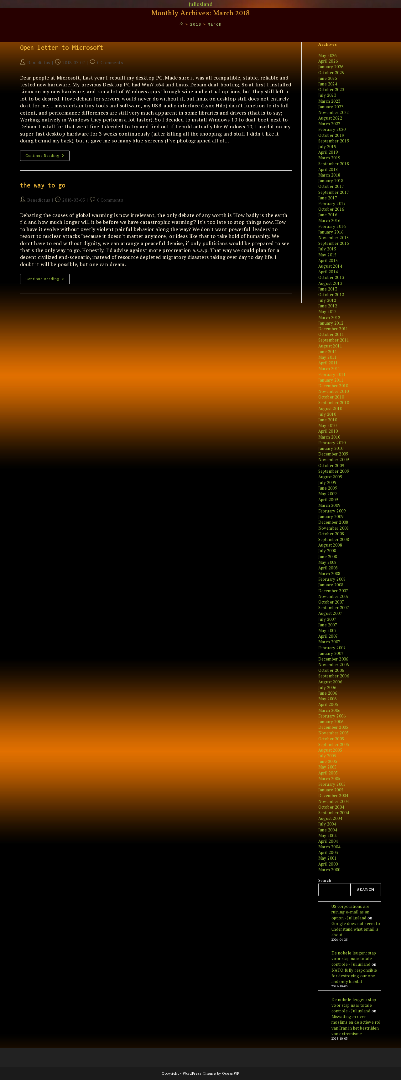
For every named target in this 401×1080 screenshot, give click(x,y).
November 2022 (333, 112)
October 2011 (331, 334)
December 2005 (333, 727)
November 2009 (333, 459)
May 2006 (327, 699)
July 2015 (327, 249)
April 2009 (328, 499)
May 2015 (327, 255)
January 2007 (331, 653)
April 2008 (328, 568)
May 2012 (327, 311)
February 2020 (332, 129)
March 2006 (329, 710)
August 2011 (330, 346)
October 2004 (331, 807)
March (214, 25)
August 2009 (330, 477)
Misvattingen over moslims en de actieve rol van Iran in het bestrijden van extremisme (356, 1025)
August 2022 (330, 118)
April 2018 (328, 169)
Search (324, 880)
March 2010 (329, 437)
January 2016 (331, 232)
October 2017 (331, 186)
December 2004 (333, 795)
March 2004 (329, 847)
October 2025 (331, 72)
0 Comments (110, 62)
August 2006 (330, 682)
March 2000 (329, 869)
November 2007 (333, 596)
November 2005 (333, 733)
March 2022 (329, 123)
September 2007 (333, 607)
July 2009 (327, 482)
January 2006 (331, 721)
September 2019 (333, 141)
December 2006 (333, 659)
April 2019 (328, 152)
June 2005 (327, 761)
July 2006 (327, 687)
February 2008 (332, 579)
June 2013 (327, 289)
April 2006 (328, 704)
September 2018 (333, 164)
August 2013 (330, 283)
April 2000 (328, 864)
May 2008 (327, 562)
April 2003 (328, 852)
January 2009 (331, 516)
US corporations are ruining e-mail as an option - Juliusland (350, 911)
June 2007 (327, 625)
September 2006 (333, 676)
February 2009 (332, 511)
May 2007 (327, 630)
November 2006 (333, 664)
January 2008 (331, 585)
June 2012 (327, 306)
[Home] (182, 25)
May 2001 (327, 858)
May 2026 (327, 55)
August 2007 (330, 613)
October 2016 (331, 209)
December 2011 (333, 329)
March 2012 (329, 317)
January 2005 (331, 790)
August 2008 (330, 545)
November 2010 (333, 391)
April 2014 (328, 272)
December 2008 (333, 522)
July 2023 (327, 95)
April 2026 (328, 61)
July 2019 (327, 146)
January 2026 (331, 66)
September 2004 (333, 812)
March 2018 (329, 175)
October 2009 (331, 465)
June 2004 (327, 830)
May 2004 (327, 835)
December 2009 (333, 454)
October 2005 (331, 739)
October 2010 (331, 397)
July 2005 (327, 756)
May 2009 (327, 493)
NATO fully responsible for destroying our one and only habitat (354, 975)
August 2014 (330, 266)
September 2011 (333, 340)
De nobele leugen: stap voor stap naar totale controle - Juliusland (353, 958)
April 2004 (328, 841)
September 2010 (333, 402)
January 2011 (331, 380)
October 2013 (331, 277)
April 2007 (328, 636)
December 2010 (333, 385)
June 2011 (327, 351)
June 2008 (327, 556)
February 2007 (332, 648)
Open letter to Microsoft (61, 47)
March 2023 (329, 101)
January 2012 (331, 323)
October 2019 (331, 135)
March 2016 (329, 220)
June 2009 (327, 488)
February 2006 (332, 716)
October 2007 (331, 602)
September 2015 (333, 243)
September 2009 (333, 471)
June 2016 (327, 215)
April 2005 (328, 773)
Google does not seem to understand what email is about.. (355, 929)
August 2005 (330, 750)
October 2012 (331, 294)
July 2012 (327, 300)
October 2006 (331, 670)
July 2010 (327, 414)
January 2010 (331, 448)
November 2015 (333, 237)
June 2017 (327, 198)
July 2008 (327, 550)
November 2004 (333, 801)
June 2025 (327, 78)
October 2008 (331, 534)
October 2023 (331, 89)
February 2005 (332, 784)
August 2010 (330, 408)
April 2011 (328, 363)
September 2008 (333, 539)
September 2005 (333, 744)
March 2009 (329, 505)
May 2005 (327, 767)
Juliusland (200, 4)
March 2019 (329, 158)
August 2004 (330, 818)
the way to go (42, 185)
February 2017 (332, 203)
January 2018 (331, 180)
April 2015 (328, 260)
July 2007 (327, 619)
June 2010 (327, 420)
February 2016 (332, 226)
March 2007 (329, 642)
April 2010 (328, 431)
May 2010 (327, 425)
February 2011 (332, 374)
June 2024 (327, 84)
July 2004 (327, 824)
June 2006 (327, 693)
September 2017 (333, 192)
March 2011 (329, 368)
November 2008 (333, 528)
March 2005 (329, 778)
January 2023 (331, 107)
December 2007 (333, 591)
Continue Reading (47, 157)
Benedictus (38, 62)
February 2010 (332, 442)
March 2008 (329, 573)
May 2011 (327, 357)
